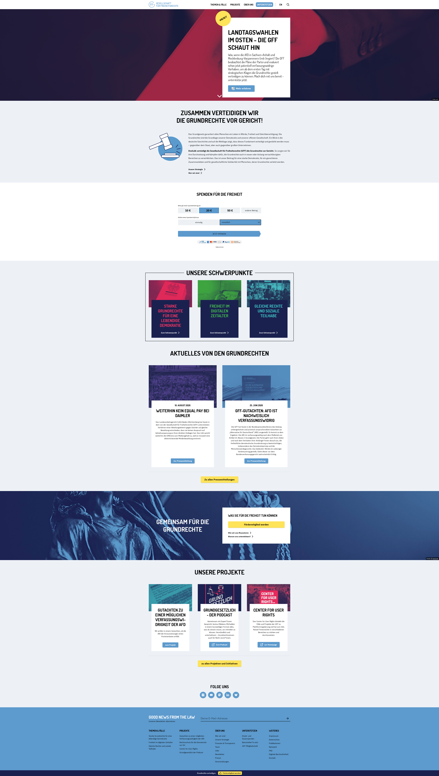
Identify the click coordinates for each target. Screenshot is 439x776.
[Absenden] (287, 718)
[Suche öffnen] (288, 4)
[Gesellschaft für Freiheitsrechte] (163, 5)
